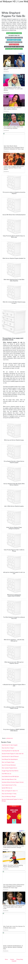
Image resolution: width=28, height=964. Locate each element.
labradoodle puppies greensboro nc (14, 49)
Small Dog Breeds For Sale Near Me (10, 750)
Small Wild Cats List (6, 773)
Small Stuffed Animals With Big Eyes (10, 776)
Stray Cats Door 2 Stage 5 (8, 748)
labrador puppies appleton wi (14, 40)
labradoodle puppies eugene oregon (14, 37)
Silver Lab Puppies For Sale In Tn (10, 790)
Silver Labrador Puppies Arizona (9, 768)
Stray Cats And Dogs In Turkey (9, 793)
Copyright (14, 961)
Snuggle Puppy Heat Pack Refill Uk (10, 770)
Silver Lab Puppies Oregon (8, 762)
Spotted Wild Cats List (7, 788)
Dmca (6, 959)
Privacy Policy (20, 959)
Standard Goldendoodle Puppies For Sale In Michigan (12, 800)
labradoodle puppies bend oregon (14, 42)
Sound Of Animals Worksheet (9, 765)
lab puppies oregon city (14, 35)
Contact (12, 959)
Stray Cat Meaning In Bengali (9, 796)
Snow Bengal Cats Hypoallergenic (10, 759)
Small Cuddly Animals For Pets (9, 785)
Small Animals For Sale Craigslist (9, 745)
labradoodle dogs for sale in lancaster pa (14, 46)
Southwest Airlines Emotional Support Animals (13, 782)
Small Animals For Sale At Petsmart (10, 756)
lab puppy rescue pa (14, 44)
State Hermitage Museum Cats (9, 779)
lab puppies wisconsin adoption (14, 33)
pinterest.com (9, 738)
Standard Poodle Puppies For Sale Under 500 (12, 753)
